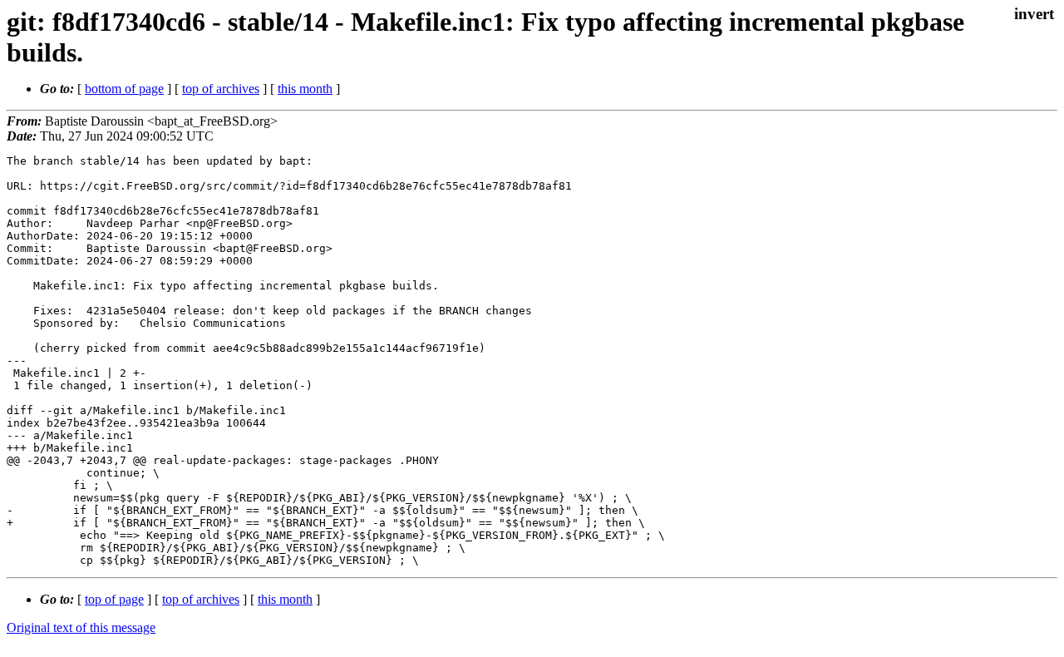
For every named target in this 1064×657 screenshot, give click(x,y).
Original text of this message (81, 627)
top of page (114, 599)
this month (305, 89)
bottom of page (124, 89)
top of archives (220, 89)
